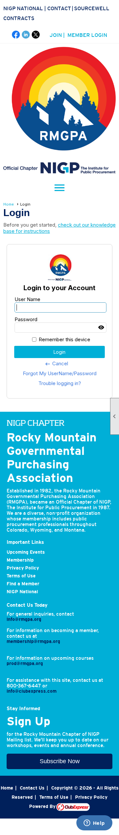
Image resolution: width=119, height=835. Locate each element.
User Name (27, 299)
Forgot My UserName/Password (60, 373)
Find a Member (23, 583)
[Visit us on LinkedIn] (26, 35)
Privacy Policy (23, 568)
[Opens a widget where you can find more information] (94, 823)
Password (26, 319)
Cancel (56, 363)
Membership (20, 560)
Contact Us (32, 788)
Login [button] (59, 352)
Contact (59, 8)
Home (8, 204)
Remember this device (64, 339)
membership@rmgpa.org (33, 641)
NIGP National (23, 8)
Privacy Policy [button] (91, 797)
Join (56, 35)
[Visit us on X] (36, 35)
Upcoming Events (26, 552)
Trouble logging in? (59, 383)
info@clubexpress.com (32, 691)
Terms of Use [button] (53, 797)
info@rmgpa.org (24, 619)
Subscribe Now (60, 761)
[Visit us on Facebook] (16, 35)
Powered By (42, 806)
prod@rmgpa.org (25, 663)
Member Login (87, 35)
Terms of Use (21, 575)
